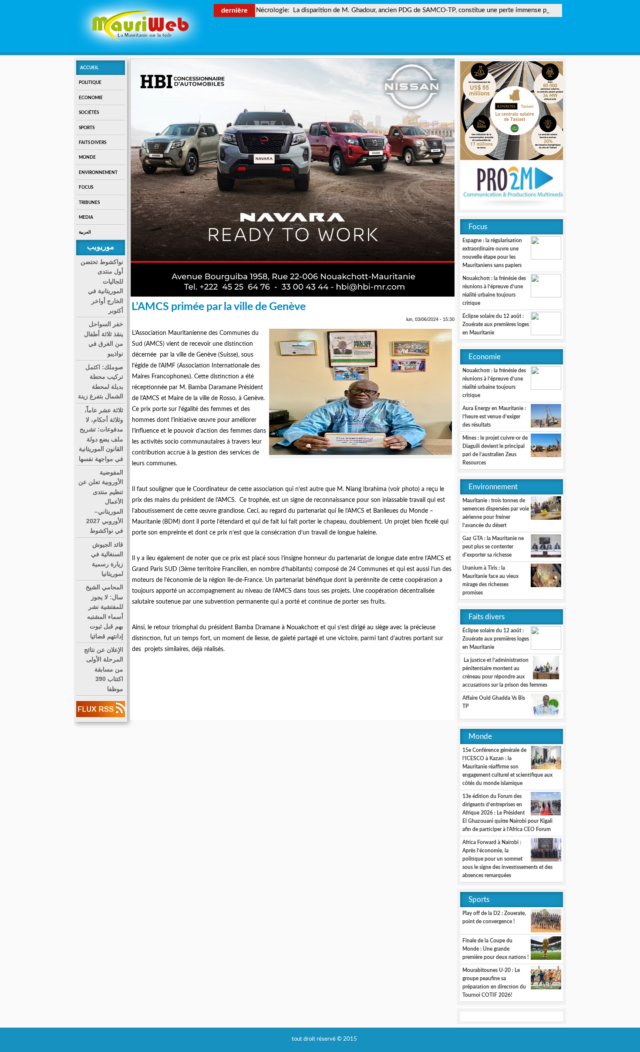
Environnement (98, 172)
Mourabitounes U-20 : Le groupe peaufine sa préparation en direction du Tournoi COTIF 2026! (494, 983)
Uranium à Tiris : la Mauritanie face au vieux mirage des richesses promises (490, 580)
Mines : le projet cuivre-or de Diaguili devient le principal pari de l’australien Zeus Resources (495, 450)
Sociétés (89, 112)
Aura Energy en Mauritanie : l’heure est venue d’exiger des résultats (494, 416)
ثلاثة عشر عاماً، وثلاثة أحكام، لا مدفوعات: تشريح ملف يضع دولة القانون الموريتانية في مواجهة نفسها (101, 434)
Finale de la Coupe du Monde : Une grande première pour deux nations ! (495, 949)
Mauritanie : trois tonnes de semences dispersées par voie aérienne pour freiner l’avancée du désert (495, 513)
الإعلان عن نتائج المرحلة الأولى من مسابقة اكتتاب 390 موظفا (103, 669)
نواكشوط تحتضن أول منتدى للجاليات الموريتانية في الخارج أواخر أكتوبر (102, 286)
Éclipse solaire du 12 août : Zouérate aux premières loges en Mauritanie (495, 324)
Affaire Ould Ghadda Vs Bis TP (493, 702)
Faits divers (92, 142)
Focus (86, 187)
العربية (85, 232)
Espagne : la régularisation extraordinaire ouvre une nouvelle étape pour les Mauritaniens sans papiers (492, 253)
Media (86, 217)
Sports (86, 128)
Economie (91, 98)
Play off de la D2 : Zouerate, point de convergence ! (494, 917)
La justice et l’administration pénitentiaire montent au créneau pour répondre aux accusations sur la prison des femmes (504, 673)
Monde (87, 157)
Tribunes (89, 202)
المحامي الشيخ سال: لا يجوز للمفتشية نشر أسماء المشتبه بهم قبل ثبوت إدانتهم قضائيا (104, 611)
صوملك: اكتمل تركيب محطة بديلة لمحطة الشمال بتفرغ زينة (100, 382)
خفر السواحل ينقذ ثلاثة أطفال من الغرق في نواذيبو (103, 339)
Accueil (89, 68)
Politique (90, 82)
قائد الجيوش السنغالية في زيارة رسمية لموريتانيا (107, 559)
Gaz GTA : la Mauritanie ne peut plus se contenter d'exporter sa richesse (493, 547)
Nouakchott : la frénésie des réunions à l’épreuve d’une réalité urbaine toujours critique (494, 291)
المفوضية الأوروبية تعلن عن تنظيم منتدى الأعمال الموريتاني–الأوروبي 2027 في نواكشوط (100, 501)
